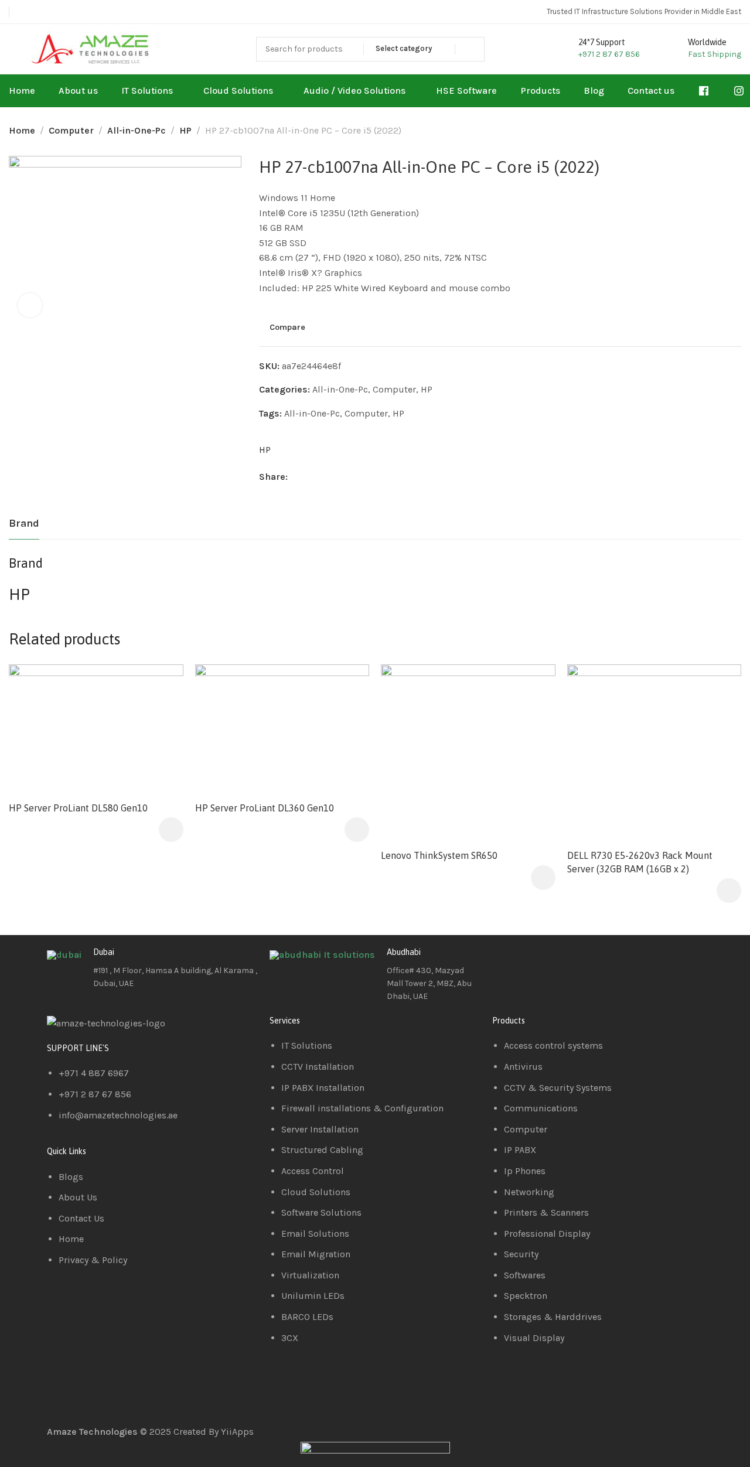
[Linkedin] (538, 961)
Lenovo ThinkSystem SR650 (439, 855)
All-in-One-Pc (136, 130)
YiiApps (237, 1431)
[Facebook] (506, 961)
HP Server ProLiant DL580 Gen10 (78, 808)
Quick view (162, 714)
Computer (71, 130)
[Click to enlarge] (30, 305)
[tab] (24, 524)
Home (22, 130)
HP (185, 130)
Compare (287, 327)
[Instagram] (570, 961)
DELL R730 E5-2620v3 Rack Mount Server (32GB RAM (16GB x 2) (639, 862)
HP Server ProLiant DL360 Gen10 (264, 808)
